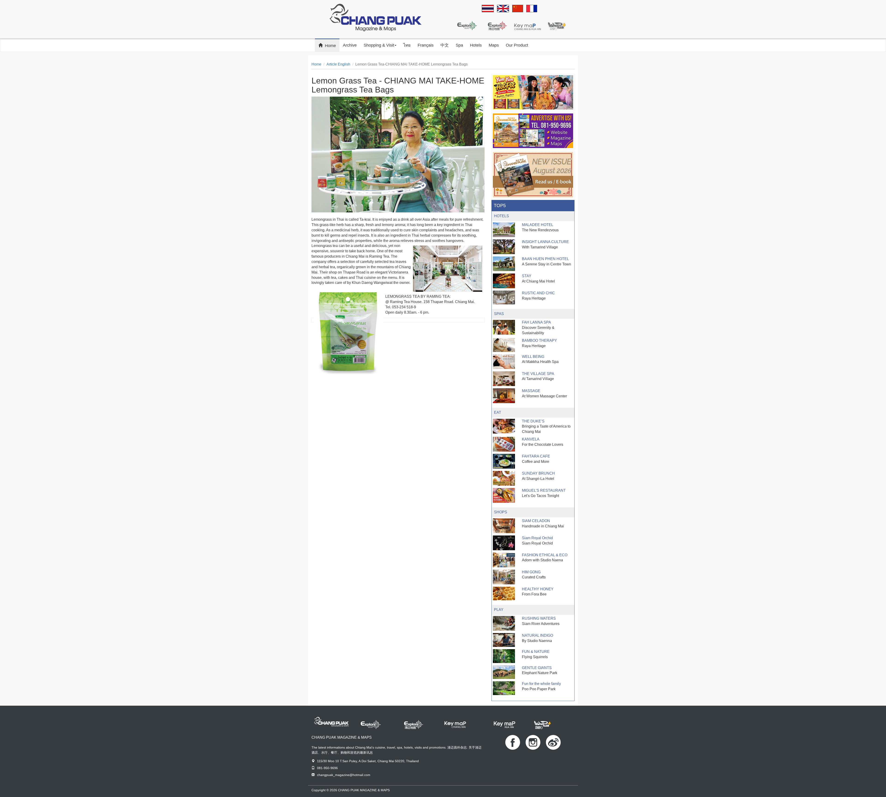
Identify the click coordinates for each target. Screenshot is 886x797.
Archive (350, 45)
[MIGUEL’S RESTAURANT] (504, 495)
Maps (494, 45)
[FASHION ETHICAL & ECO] (504, 560)
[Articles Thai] (488, 9)
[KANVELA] (504, 444)
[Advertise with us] (533, 130)
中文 (444, 45)
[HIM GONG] (504, 577)
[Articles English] (503, 9)
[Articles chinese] (517, 9)
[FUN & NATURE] (504, 656)
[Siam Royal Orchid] (504, 542)
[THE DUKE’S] (504, 426)
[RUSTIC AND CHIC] (504, 297)
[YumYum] (533, 92)
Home (332, 45)
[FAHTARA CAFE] (504, 461)
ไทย (407, 45)
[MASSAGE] (504, 395)
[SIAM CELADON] (504, 525)
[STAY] (504, 281)
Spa (459, 45)
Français (426, 45)
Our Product (517, 45)
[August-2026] (533, 175)
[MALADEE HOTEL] (504, 229)
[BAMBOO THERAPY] (504, 345)
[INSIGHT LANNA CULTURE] (504, 246)
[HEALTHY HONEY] (504, 594)
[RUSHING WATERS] (504, 623)
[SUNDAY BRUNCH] (504, 478)
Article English (338, 64)
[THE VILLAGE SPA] (504, 378)
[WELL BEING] (504, 361)
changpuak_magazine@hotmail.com (343, 775)
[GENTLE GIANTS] (504, 672)
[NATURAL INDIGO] (504, 640)
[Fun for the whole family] (504, 688)
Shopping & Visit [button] (379, 45)
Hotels (476, 45)
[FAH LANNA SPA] (504, 327)
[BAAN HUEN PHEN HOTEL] (504, 263)
